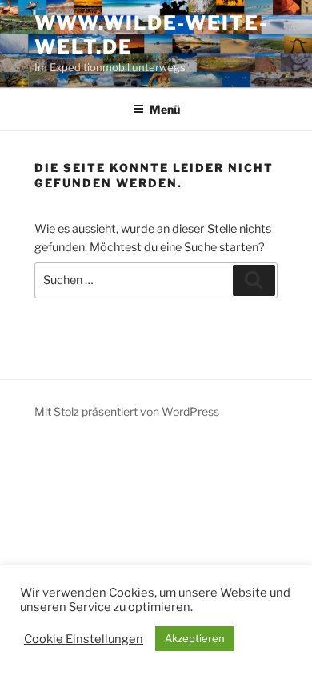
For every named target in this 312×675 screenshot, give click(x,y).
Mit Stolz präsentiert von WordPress (126, 411)
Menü (165, 109)
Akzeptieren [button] (195, 638)
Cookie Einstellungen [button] (83, 639)
